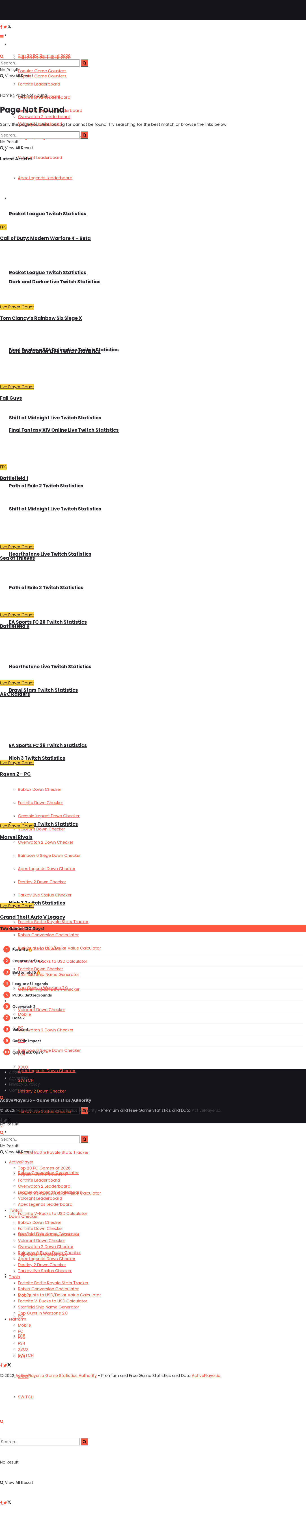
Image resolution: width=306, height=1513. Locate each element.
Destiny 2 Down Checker (42, 1091)
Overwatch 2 (23, 1006)
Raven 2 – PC (15, 774)
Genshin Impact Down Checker (49, 1234)
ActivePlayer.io (206, 1110)
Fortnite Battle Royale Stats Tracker (53, 1152)
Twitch (15, 1210)
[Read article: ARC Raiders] (114, 657)
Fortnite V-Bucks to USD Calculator (52, 1213)
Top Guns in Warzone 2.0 (43, 987)
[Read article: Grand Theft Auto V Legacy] (114, 874)
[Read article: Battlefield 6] (114, 589)
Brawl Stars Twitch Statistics (43, 690)
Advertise (18, 1078)
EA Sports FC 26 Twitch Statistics (48, 622)
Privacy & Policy (24, 1084)
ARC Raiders (15, 694)
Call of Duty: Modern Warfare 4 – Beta (45, 238)
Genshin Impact (26, 1041)
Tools (14, 1277)
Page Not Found (31, 95)
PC (20, 1331)
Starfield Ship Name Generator (48, 974)
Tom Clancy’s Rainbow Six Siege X (41, 318)
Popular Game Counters (42, 71)
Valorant (20, 1029)
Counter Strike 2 (27, 961)
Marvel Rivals (16, 837)
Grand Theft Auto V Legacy (32, 917)
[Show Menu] (1, 36)
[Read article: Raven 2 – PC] (114, 731)
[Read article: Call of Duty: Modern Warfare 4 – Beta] (114, 195)
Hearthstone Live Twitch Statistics (50, 554)
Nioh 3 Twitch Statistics (37, 903)
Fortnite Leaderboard (39, 84)
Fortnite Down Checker (40, 1228)
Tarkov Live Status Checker (45, 1271)
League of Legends (30, 984)
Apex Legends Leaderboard (45, 1204)
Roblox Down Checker (39, 1222)
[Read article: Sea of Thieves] (114, 515)
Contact (17, 1090)
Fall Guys (11, 398)
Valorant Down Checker (41, 1009)
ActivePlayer (20, 35)
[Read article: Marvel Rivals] (114, 802)
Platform (17, 1001)
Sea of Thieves (17, 558)
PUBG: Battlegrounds (32, 995)
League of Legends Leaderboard (50, 1192)
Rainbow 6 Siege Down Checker (49, 1050)
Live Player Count (17, 307)
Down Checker (23, 1216)
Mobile (24, 1014)
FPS (3, 227)
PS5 (21, 1337)
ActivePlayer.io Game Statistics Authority (56, 1110)
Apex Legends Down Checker (46, 1070)
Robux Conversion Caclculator (48, 935)
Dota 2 (18, 1018)
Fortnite (20, 949)
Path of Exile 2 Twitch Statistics (46, 485)
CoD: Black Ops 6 (28, 1052)
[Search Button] (2, 1421)
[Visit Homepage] (17, 10)
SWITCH (26, 1397)
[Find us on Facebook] (1, 1503)
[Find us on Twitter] (7, 1503)
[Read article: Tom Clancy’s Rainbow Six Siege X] (114, 275)
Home (6, 95)
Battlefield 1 (14, 478)
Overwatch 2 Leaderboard (44, 1186)
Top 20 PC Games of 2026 (44, 57)
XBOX (23, 1067)
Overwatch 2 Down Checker (45, 1030)
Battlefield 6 (14, 626)
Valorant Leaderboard (40, 1198)
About (15, 1072)
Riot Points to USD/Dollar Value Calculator (59, 948)
